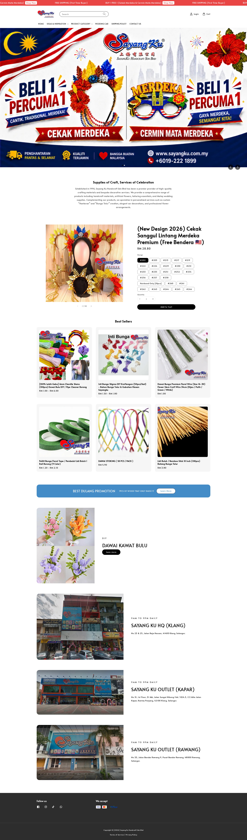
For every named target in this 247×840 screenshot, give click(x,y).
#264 (166, 289)
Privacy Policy (131, 835)
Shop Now (126, 2)
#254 (188, 272)
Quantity (140, 294)
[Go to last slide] (230, 167)
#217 (176, 260)
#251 (165, 272)
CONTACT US (135, 24)
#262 (143, 289)
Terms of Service (117, 835)
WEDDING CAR (101, 24)
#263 (154, 289)
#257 (154, 277)
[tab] (122, 165)
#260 (170, 283)
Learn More (165, 490)
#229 (166, 266)
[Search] (104, 14)
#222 (143, 266)
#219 (187, 260)
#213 (165, 260)
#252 (177, 272)
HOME (41, 24)
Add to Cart (166, 306)
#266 (189, 289)
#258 (166, 277)
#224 (154, 266)
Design (140, 255)
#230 (177, 266)
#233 (143, 272)
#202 (143, 260)
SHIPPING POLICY (119, 24)
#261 (181, 283)
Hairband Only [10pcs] (151, 283)
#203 (154, 260)
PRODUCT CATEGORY (80, 24)
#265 (177, 289)
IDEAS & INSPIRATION (56, 24)
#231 (188, 266)
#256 (143, 277)
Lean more (111, 552)
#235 (154, 272)
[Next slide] (237, 167)
